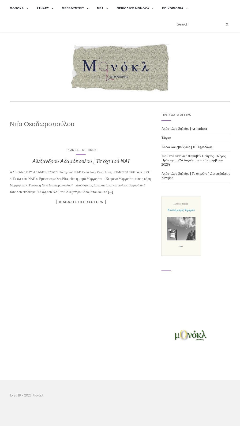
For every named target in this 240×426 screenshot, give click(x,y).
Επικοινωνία (173, 8)
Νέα (100, 8)
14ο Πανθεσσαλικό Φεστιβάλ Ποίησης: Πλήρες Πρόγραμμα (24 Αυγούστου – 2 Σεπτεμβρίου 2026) (193, 160)
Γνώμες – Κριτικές (81, 150)
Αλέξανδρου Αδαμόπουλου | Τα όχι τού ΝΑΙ (81, 161)
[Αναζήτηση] (227, 24)
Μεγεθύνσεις (73, 8)
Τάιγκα (166, 138)
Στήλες (43, 8)
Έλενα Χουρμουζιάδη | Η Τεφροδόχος (186, 147)
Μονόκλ (17, 8)
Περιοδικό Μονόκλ (133, 8)
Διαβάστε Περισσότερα (81, 202)
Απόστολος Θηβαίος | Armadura (184, 128)
